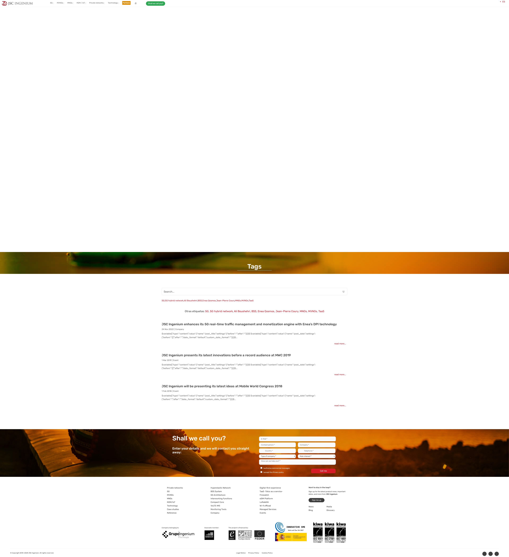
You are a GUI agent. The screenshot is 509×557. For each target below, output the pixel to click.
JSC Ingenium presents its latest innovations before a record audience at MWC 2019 (226, 355)
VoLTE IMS (215, 506)
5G (163, 300)
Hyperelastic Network (221, 488)
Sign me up (316, 500)
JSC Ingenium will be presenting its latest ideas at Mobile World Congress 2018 (222, 386)
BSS (200, 300)
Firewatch (264, 495)
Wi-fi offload (265, 506)
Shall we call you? (155, 3)
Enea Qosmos (209, 300)
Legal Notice (241, 553)
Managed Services (268, 509)
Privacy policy (278, 472)
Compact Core (217, 502)
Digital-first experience (270, 488)
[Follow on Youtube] (497, 554)
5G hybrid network (174, 300)
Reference (171, 513)
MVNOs (244, 300)
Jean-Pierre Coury (225, 300)
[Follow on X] (490, 554)
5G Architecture (218, 495)
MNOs (238, 300)
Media (329, 506)
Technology (172, 506)
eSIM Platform (266, 498)
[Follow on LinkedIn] (484, 554)
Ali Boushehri (190, 300)
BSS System (216, 491)
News (311, 506)
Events (263, 513)
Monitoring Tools (218, 509)
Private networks (175, 488)
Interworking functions (221, 498)
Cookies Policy (267, 553)
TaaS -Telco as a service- (271, 491)
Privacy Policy (253, 553)
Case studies (173, 509)
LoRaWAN (264, 502)
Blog (311, 510)
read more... (340, 343)
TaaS (251, 300)
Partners (126, 3)
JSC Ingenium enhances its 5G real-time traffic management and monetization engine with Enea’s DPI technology (249, 324)
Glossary (330, 510)
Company (179, 329)
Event (175, 360)
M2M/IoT (171, 502)
